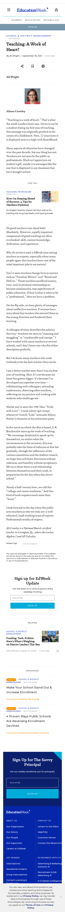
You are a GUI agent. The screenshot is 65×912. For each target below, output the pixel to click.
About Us (11, 821)
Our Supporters (14, 843)
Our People (12, 837)
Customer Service (47, 837)
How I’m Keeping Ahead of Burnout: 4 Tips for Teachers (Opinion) (20, 201)
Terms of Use (33, 905)
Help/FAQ (42, 832)
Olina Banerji (12, 651)
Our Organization (15, 826)
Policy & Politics (32, 20)
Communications (30, 544)
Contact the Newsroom (50, 843)
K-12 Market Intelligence (50, 881)
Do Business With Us (49, 858)
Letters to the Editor (48, 826)
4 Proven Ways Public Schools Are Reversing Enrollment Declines (28, 721)
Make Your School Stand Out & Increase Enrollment (29, 690)
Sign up (32, 793)
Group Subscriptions (16, 874)
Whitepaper (30, 682)
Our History (12, 832)
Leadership (16, 20)
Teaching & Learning (53, 20)
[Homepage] (32, 9)
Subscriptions (13, 863)
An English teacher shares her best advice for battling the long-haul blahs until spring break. (29, 212)
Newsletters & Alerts (16, 869)
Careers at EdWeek (16, 848)
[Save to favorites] (32, 66)
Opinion (14, 38)
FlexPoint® (33, 699)
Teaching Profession (18, 192)
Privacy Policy (30, 896)
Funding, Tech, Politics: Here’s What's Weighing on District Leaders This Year (23, 641)
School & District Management (29, 36)
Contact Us (44, 821)
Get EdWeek (13, 858)
